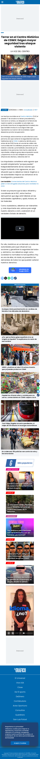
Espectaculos (12, 469)
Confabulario (20, 701)
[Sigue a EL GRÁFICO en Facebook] (18, 750)
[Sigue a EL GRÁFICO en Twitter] (19, 750)
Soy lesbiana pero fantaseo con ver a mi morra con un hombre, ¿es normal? (19, 532)
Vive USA (20, 682)
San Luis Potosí (20, 719)
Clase (20, 687)
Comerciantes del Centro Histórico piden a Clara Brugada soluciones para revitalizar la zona (19, 183)
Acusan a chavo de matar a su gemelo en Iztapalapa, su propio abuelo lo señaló (19, 579)
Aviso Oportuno (20, 705)
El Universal (20, 678)
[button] (2, 2)
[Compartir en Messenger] (38, 391)
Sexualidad (11, 516)
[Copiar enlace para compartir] (38, 395)
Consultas (20, 710)
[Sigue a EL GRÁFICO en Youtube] (22, 750)
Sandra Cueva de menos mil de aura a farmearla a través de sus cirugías (19, 485)
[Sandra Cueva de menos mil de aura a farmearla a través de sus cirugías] (20, 480)
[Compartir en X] (38, 384)
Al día (4, 110)
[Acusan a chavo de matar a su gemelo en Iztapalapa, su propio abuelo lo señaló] (20, 574)
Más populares (25, 463)
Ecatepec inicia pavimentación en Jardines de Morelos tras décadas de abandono (19, 310)
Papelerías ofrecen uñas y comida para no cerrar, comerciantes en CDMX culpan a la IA (19, 396)
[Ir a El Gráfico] (20, 2)
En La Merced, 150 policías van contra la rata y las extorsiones (19, 452)
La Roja (10, 493)
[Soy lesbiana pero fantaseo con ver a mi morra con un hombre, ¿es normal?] (20, 527)
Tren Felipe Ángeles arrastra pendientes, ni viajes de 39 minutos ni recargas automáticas (19, 424)
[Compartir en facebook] (38, 381)
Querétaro (20, 715)
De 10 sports (20, 692)
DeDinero (20, 696)
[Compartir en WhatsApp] (38, 388)
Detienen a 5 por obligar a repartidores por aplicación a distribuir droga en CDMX (20, 556)
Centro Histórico (27, 116)
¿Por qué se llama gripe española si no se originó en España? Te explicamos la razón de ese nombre (19, 339)
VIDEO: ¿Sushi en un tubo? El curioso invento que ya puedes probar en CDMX (18, 368)
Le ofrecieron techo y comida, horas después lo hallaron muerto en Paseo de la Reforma (20, 508)
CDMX (15, 141)
